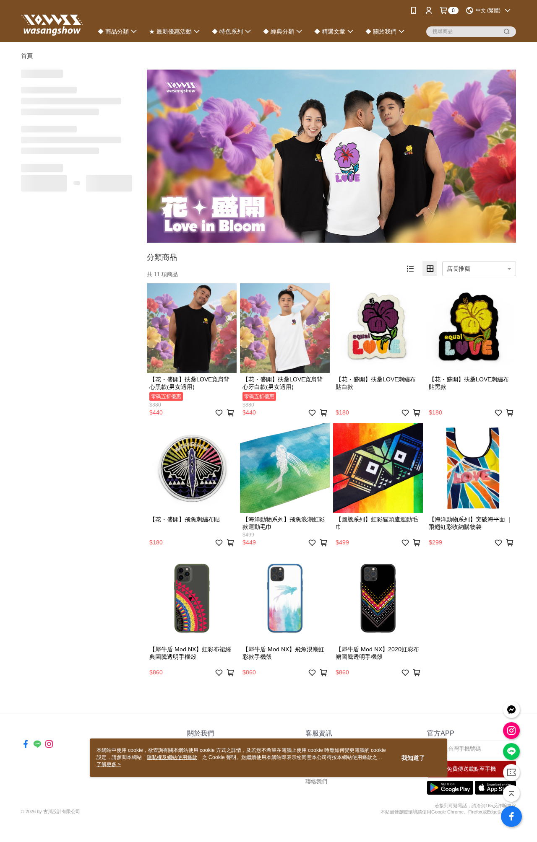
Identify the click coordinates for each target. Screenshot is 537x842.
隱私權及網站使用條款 (172, 757)
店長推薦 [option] (458, 268)
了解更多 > (108, 764)
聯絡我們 (316, 781)
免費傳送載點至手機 (471, 769)
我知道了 (413, 757)
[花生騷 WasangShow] (52, 22)
